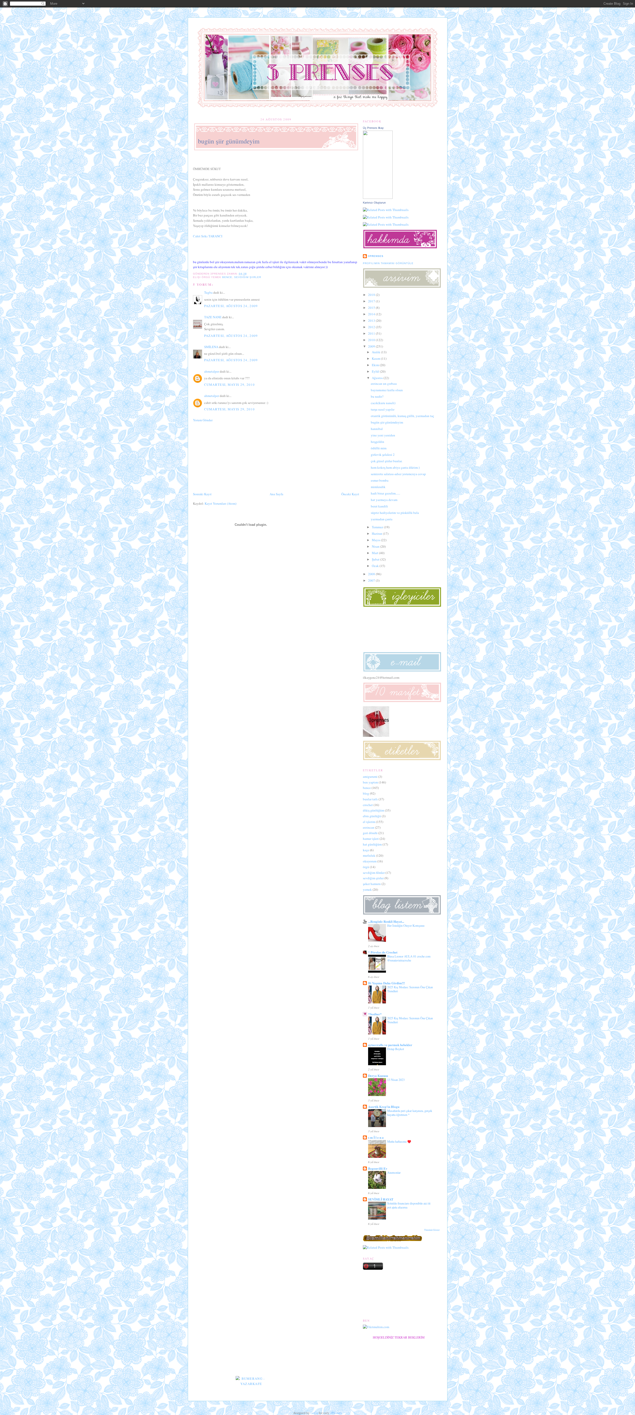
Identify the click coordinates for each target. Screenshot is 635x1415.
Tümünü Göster (432, 1230)
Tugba (208, 292)
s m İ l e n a (376, 1137)
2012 (371, 327)
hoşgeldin (377, 441)
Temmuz (377, 527)
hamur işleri (371, 838)
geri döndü (370, 833)
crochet (368, 805)
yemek (367, 889)
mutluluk (369, 855)
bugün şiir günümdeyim (228, 141)
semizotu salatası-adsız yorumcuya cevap (398, 474)
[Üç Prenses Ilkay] (378, 197)
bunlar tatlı (370, 799)
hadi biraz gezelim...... (385, 493)
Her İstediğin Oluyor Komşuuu (405, 925)
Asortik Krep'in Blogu (383, 1106)
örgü (366, 867)
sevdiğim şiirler (247, 277)
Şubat (376, 559)
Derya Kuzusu (378, 1075)
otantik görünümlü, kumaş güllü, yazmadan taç (402, 416)
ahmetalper (211, 371)
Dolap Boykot (395, 1049)
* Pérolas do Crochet (382, 952)
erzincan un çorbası (384, 383)
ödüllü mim (378, 448)
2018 (371, 294)
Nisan (376, 546)
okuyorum (370, 861)
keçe (366, 850)
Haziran (377, 533)
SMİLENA (211, 347)
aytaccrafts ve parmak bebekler (390, 1044)
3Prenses (336, 1413)
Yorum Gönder (203, 420)
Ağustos (377, 378)
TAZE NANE (213, 317)
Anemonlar (394, 1172)
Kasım (376, 358)
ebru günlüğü (372, 816)
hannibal (377, 428)
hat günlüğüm (372, 844)
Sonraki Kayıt (202, 494)
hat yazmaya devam (384, 499)
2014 (371, 314)
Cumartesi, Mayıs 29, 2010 (229, 384)
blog (366, 793)
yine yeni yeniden (383, 435)
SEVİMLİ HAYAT (380, 1199)
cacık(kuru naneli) (383, 403)
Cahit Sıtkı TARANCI (207, 236)
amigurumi (370, 776)
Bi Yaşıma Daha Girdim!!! (386, 983)
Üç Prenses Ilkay (373, 127)
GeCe (314, 1413)
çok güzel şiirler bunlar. (386, 461)
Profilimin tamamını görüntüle (388, 263)
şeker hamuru (372, 884)
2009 (371, 346)
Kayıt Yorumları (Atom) (220, 503)
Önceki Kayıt (350, 494)
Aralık (376, 352)
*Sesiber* (375, 1014)
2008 (371, 574)
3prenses (375, 256)
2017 (371, 301)
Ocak (375, 566)
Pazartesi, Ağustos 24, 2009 (231, 306)
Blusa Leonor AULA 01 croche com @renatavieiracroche (409, 958)
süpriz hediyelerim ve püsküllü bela (395, 512)
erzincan (368, 827)
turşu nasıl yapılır (382, 409)
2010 (371, 340)
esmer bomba (379, 480)
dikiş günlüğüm (373, 810)
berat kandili (379, 506)
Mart (375, 553)
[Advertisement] (230, 456)
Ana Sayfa (276, 494)
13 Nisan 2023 (396, 1080)
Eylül (375, 371)
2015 (371, 307)
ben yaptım (370, 782)
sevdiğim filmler (374, 872)
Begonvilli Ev (377, 1168)
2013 (371, 320)
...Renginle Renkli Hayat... (386, 921)
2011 (371, 333)
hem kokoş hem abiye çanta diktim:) (395, 467)
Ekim (375, 365)
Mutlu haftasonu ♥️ (399, 1141)
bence (227, 277)
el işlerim (369, 821)
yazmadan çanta (381, 519)
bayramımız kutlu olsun (387, 390)
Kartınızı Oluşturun (374, 202)
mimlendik (378, 487)
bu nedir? (377, 396)
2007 (371, 580)
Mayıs (376, 540)
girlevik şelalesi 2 (383, 454)
